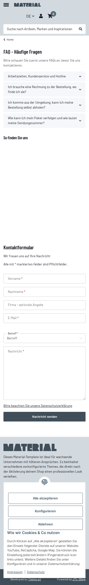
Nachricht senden (44, 417)
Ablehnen (45, 524)
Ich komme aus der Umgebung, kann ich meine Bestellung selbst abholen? (40, 104)
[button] (41, 16)
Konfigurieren (45, 511)
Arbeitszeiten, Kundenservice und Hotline (37, 76)
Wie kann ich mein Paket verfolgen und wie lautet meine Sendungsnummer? (42, 120)
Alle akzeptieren (45, 498)
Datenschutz (36, 572)
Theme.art (34, 579)
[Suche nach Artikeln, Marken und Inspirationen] (80, 29)
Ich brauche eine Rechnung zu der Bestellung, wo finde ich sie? (42, 89)
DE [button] (28, 16)
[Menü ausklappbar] (6, 2)
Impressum (15, 572)
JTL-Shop (79, 579)
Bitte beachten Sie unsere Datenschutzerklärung (37, 406)
